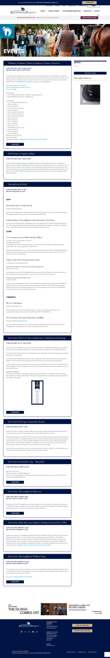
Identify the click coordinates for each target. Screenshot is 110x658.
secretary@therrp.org (22, 82)
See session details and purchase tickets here (19, 577)
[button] (98, 15)
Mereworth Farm (22, 321)
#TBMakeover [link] (22, 171)
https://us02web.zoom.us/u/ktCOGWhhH (35, 139)
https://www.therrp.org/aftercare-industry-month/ (37, 545)
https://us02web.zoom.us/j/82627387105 (18, 87)
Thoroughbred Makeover (83, 78)
